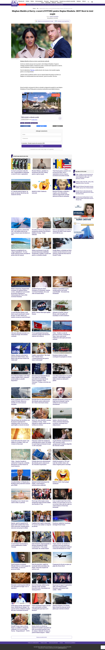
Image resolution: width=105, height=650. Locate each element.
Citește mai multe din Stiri (41, 637)
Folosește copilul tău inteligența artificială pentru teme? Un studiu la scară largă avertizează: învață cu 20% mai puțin (41, 443)
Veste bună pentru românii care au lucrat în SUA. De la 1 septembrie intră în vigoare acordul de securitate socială (62, 173)
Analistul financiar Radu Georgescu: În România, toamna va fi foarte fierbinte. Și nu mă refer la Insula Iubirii (41, 291)
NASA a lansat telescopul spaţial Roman (41, 313)
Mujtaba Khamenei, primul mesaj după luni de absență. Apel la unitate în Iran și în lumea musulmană (62, 402)
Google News (34, 119)
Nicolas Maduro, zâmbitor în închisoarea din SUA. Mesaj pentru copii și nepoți (40, 172)
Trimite (41, 146)
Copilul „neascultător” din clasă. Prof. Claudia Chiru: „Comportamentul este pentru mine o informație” (41, 357)
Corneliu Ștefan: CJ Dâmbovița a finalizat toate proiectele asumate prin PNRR (20, 483)
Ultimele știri (21, 1)
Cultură (84, 1)
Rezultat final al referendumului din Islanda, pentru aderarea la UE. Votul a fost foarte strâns (41, 401)
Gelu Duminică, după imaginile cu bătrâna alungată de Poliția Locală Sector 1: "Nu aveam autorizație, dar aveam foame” (41, 546)
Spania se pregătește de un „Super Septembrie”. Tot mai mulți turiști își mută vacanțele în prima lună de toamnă (20, 252)
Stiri (37, 8)
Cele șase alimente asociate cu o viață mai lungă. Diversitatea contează (20, 334)
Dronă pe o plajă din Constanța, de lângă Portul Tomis (62, 523)
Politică (27, 1)
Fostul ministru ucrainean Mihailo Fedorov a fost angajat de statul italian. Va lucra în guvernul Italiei (20, 567)
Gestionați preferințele (53, 642)
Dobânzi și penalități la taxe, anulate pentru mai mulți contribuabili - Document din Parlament (61, 291)
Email (58, 125)
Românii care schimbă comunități (67, 1)
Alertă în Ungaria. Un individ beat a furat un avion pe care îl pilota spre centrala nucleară (61, 607)
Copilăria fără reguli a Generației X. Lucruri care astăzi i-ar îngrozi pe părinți (41, 524)
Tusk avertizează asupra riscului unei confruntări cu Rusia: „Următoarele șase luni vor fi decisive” (41, 608)
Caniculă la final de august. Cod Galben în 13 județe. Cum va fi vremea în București (20, 442)
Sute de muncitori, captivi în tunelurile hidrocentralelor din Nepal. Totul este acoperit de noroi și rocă (40, 567)
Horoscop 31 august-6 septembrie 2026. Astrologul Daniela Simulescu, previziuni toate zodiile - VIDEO (62, 587)
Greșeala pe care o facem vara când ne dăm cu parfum (19, 501)
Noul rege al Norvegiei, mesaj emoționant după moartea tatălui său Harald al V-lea (41, 502)
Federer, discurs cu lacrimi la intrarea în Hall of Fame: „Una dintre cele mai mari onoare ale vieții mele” (20, 357)
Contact (61, 642)
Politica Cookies (44, 642)
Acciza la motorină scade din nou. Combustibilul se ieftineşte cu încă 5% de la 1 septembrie (20, 172)
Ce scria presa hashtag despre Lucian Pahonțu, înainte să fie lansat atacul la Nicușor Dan (84, 198)
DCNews (14, 3)
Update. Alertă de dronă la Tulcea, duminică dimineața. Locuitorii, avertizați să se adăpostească (61, 422)
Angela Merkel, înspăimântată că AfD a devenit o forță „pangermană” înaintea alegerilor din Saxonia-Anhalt (62, 443)
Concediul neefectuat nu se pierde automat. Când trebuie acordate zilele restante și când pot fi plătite (62, 378)
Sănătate (79, 1)
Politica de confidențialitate (33, 642)
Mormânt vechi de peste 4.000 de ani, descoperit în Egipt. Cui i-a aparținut (20, 586)
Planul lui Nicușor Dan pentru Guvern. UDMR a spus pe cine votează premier (84, 187)
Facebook (26, 125)
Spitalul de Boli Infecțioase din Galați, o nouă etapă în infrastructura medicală (40, 483)
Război (32, 1)
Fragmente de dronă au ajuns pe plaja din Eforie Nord (62, 565)
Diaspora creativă (54, 1)
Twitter (42, 125)
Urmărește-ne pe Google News (63, 21)
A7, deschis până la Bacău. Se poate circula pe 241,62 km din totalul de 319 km (19, 193)
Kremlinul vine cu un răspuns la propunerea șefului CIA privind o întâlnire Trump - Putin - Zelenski (41, 232)
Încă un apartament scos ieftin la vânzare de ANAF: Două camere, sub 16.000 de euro (62, 231)
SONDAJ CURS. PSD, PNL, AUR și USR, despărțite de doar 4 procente (85, 182)
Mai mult (60, 2)
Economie (46, 1)
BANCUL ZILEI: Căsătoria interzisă (39, 192)
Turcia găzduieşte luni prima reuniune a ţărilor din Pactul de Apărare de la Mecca (41, 334)
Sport (42, 2)
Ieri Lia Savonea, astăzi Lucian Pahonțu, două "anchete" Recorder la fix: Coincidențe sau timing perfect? (41, 587)
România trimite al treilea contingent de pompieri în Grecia (62, 356)
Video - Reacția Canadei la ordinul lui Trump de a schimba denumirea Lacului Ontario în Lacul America (20, 463)
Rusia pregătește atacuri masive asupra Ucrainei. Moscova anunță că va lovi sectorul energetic (20, 402)
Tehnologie (47, 2)
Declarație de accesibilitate (70, 642)
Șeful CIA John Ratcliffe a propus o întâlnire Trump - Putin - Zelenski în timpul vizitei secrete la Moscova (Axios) (41, 422)
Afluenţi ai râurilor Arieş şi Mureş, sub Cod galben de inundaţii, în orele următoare (61, 314)
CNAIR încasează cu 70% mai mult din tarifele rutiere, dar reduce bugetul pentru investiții (62, 462)
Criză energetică (39, 1)
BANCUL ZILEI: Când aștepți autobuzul (61, 482)
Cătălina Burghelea (54, 16)
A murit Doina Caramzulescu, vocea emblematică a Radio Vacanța (19, 545)
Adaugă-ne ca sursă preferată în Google (45, 21)
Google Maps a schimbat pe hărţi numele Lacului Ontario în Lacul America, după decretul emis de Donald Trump (62, 252)
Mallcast (54, 2)
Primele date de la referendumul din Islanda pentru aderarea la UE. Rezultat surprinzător (44, 4)
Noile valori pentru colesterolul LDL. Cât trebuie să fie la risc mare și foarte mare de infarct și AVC (20, 232)
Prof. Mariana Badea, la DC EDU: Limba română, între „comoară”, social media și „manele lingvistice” (20, 378)
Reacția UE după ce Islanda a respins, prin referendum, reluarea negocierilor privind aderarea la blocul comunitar (61, 194)
